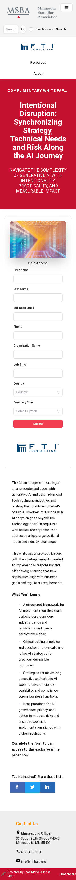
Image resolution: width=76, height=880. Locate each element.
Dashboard (68, 874)
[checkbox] (31, 29)
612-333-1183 (32, 852)
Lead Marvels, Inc (35, 872)
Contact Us (27, 823)
